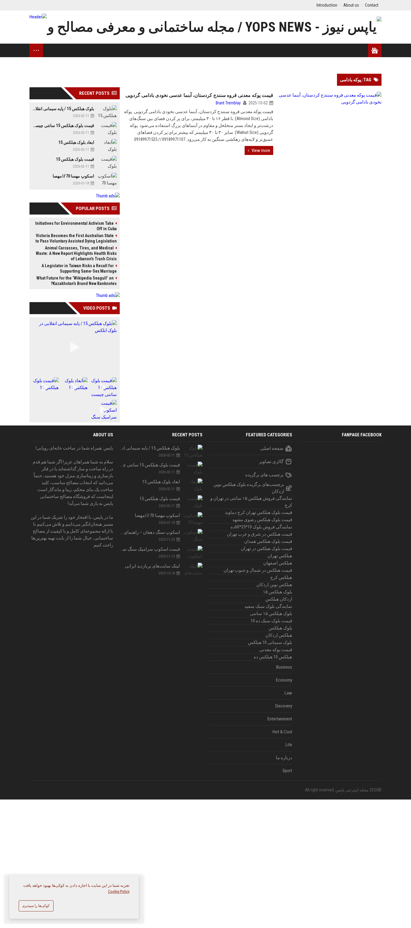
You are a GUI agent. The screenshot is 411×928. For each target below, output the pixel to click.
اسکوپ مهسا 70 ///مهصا (73, 176)
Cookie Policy (118, 891)
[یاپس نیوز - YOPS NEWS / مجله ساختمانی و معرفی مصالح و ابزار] (205, 27)
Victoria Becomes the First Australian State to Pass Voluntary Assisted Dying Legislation (76, 238)
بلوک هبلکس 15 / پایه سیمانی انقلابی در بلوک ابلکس (63, 108)
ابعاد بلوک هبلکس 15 (76, 142)
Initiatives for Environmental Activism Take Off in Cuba (76, 226)
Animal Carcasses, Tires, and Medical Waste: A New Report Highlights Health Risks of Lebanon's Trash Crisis (76, 253)
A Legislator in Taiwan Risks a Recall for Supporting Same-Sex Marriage (79, 268)
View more (261, 150)
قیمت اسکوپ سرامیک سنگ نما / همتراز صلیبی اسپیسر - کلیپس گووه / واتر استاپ (149, 549)
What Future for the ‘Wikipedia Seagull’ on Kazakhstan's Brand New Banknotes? (76, 281)
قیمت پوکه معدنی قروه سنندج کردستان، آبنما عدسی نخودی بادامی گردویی (199, 95)
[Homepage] (375, 50)
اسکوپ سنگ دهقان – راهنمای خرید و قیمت (149, 532)
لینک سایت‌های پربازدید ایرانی (152, 566)
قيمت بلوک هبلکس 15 (75, 159)
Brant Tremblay (228, 103)
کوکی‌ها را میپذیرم (36, 906)
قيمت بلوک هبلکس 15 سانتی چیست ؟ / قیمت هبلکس (63, 125)
